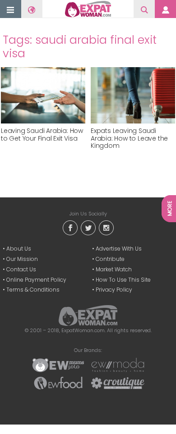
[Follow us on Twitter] (88, 227)
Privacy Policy (114, 289)
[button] (10, 10)
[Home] (88, 9)
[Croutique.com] (118, 382)
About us (18, 248)
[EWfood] (58, 382)
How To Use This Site (123, 279)
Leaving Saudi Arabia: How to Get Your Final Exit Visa (42, 134)
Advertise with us (119, 248)
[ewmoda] (118, 364)
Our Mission (22, 259)
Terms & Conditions (33, 289)
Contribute (110, 259)
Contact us (21, 269)
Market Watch (114, 269)
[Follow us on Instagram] (106, 227)
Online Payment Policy (36, 279)
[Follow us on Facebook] (70, 227)
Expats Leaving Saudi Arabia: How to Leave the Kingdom (129, 138)
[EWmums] (58, 364)
